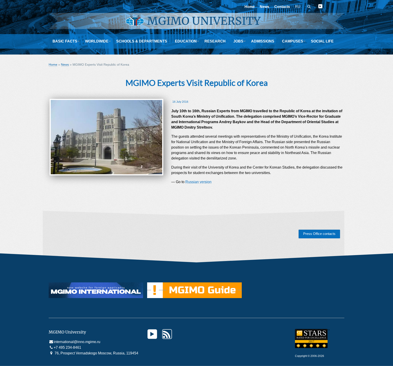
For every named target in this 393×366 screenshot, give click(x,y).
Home (249, 7)
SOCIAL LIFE (322, 41)
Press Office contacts (319, 234)
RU (297, 7)
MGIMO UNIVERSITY (204, 21)
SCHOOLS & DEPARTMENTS (141, 41)
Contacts (282, 7)
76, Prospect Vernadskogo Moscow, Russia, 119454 (96, 353)
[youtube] (320, 7)
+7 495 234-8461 (67, 347)
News (264, 7)
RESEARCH (215, 41)
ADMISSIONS (262, 41)
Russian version (198, 182)
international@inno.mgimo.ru (77, 342)
